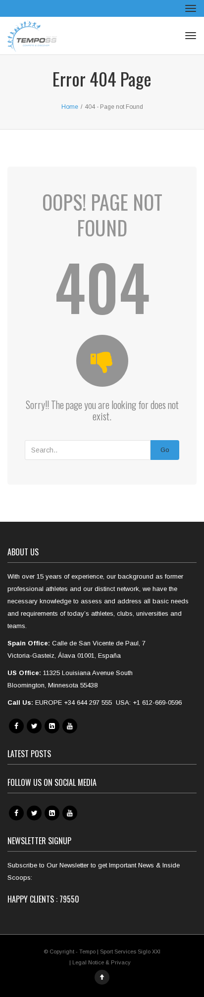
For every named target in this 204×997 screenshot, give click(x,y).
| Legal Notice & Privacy (100, 962)
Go (164, 449)
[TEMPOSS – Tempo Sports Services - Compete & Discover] (32, 35)
